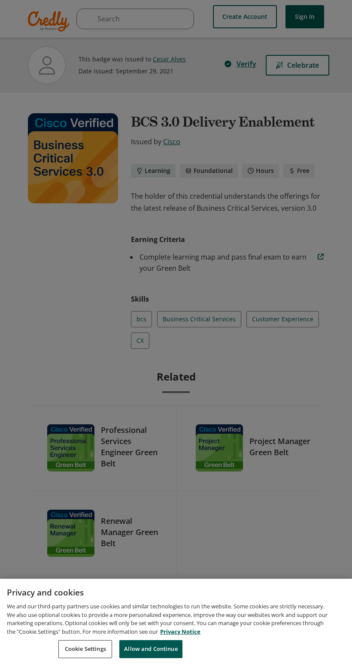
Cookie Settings (85, 649)
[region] (176, 622)
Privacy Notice (180, 631)
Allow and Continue (150, 649)
